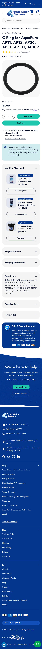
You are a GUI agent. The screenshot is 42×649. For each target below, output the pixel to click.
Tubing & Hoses (8, 492)
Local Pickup (7, 591)
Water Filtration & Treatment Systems (16, 470)
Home (4, 29)
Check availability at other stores (15, 139)
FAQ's (4, 605)
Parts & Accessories (13, 29)
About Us (5, 569)
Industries (5, 596)
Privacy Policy (22, 644)
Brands (5, 514)
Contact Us (6, 556)
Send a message (21, 393)
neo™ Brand (6, 573)
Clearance (6, 501)
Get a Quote (7, 538)
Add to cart (28, 116)
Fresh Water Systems (14, 630)
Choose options (21, 191)
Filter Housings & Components (13, 483)
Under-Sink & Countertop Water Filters (16, 510)
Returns (5, 552)
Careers (5, 587)
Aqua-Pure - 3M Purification (12, 33)
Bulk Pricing (6, 547)
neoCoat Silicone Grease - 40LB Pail (25, 227)
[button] (31, 13)
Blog (4, 582)
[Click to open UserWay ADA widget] (4, 644)
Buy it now (21, 123)
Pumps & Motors (8, 474)
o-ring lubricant (21, 147)
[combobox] (21, 21)
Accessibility (33, 644)
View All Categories (9, 521)
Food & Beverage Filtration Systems (15, 496)
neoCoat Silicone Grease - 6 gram (25, 180)
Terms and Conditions (9, 644)
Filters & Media (8, 487)
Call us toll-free (21, 387)
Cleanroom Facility (9, 578)
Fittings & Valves (8, 478)
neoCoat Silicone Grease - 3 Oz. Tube (26, 203)
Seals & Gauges (25, 29)
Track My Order (8, 534)
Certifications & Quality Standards (15, 600)
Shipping (5, 543)
